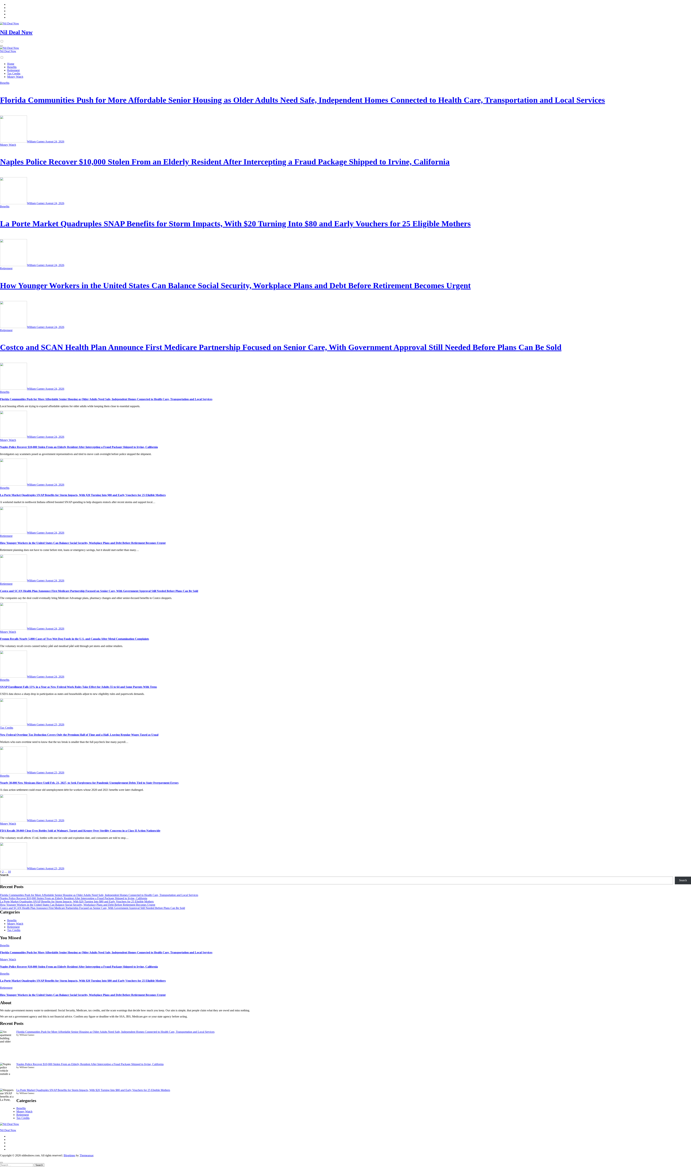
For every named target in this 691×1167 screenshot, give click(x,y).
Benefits (12, 67)
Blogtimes (69, 1155)
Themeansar (86, 1155)
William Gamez (36, 141)
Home (10, 63)
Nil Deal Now (16, 32)
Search (4, 874)
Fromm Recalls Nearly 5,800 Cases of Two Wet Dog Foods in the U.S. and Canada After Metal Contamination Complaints (74, 638)
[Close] (1, 1162)
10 (9, 871)
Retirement (13, 70)
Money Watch (15, 76)
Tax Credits (13, 73)
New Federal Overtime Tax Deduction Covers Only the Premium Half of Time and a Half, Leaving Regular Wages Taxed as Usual (79, 734)
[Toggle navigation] (1, 45)
